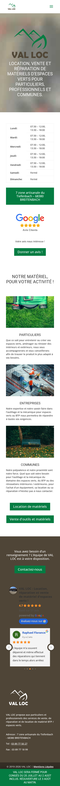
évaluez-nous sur (31, 621)
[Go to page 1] (27, 669)
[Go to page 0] (24, 668)
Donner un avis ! (30, 252)
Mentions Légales (44, 766)
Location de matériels (30, 506)
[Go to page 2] (30, 669)
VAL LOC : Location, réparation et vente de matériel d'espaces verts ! (35, 595)
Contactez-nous (30, 569)
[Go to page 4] (35, 668)
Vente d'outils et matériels (30, 519)
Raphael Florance (34, 632)
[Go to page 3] (32, 669)
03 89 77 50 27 (19, 743)
